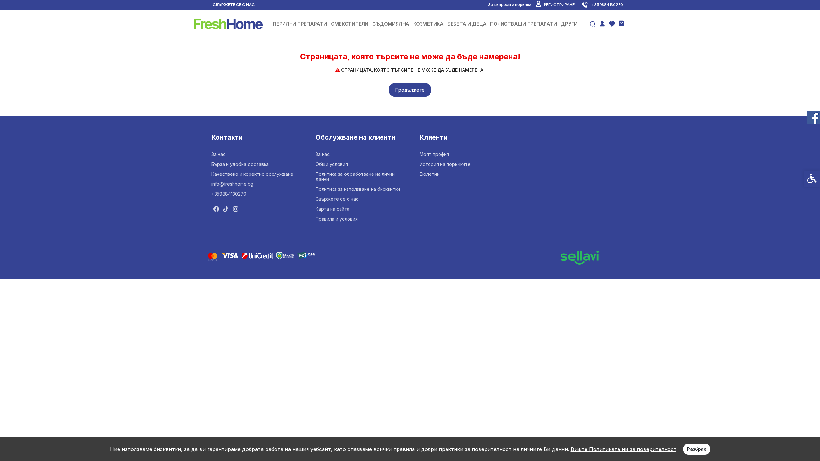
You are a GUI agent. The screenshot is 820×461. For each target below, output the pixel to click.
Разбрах (696, 449)
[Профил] (602, 23)
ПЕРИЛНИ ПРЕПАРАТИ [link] (300, 24)
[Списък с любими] (612, 24)
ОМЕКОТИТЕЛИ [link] (349, 24)
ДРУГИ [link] (569, 24)
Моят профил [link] (434, 154)
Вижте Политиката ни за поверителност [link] (623, 449)
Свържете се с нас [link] (234, 4)
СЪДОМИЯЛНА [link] (390, 24)
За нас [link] (218, 154)
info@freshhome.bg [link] (232, 184)
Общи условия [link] (332, 164)
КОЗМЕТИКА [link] (428, 24)
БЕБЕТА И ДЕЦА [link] (467, 24)
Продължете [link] (410, 90)
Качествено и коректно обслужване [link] (252, 174)
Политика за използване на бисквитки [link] (358, 189)
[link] (555, 4)
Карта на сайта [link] (332, 209)
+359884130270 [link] (228, 194)
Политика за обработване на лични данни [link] (355, 176)
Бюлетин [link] (429, 174)
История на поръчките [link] (445, 164)
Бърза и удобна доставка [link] (240, 164)
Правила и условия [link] (337, 219)
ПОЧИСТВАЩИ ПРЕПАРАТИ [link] (523, 24)
